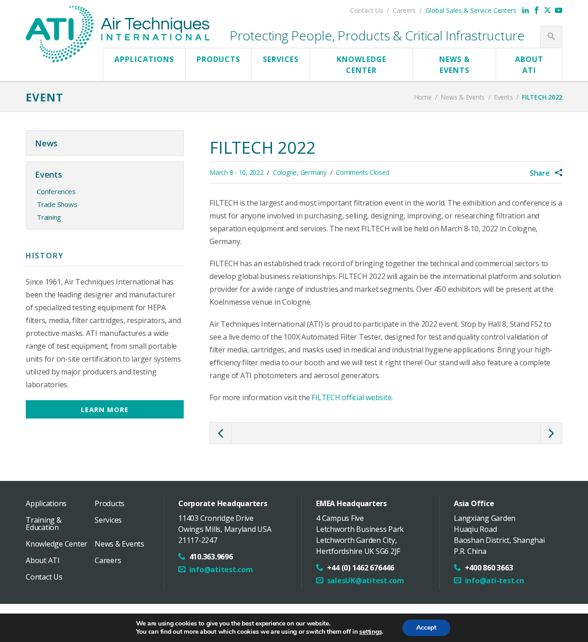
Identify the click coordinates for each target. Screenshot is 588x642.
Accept (426, 627)
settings (370, 632)
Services (281, 59)
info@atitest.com (221, 569)
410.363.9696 (211, 557)
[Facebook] (536, 10)
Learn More (105, 409)
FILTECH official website (351, 397)
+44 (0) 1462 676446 (360, 568)
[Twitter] (547, 10)
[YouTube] (558, 10)
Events (48, 174)
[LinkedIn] (525, 10)
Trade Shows (57, 204)
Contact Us (366, 10)
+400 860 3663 (489, 568)
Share (541, 173)
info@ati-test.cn (494, 580)
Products (218, 59)
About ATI (529, 64)
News (46, 143)
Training (49, 217)
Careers (404, 10)
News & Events (454, 64)
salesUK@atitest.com (365, 580)
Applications (144, 59)
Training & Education (44, 523)
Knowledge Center (361, 64)
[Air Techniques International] (117, 15)
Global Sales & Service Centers (470, 10)
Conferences (56, 191)
